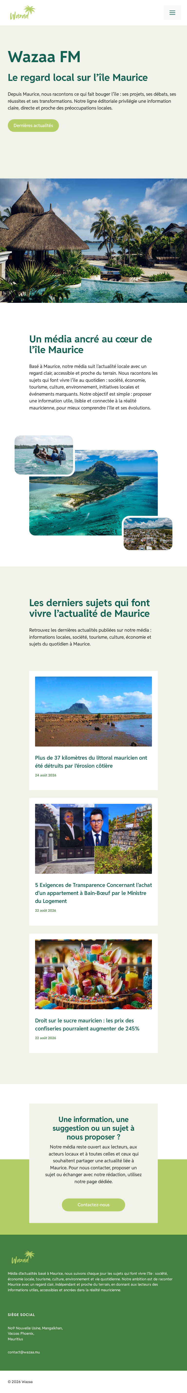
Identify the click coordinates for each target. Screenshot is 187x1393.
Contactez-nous (94, 1204)
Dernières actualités (33, 125)
